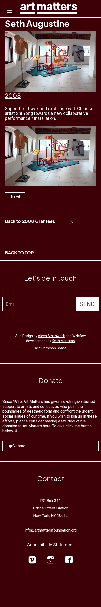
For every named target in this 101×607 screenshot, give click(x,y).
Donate (19, 446)
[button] (9, 14)
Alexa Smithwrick (51, 336)
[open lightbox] (50, 156)
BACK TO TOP (19, 252)
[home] (48, 9)
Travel (15, 196)
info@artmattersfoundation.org (51, 530)
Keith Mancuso (63, 341)
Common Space (53, 348)
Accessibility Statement (50, 544)
